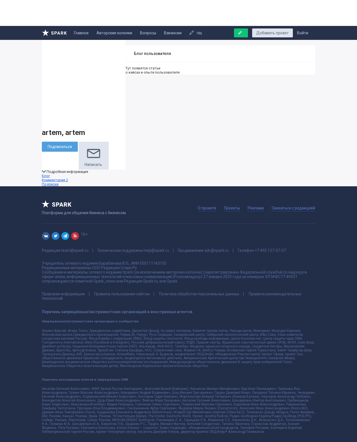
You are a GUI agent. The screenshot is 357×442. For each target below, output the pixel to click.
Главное (81, 33)
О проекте (207, 208)
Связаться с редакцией (293, 208)
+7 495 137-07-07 (270, 250)
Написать (93, 164)
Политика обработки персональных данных (199, 294)
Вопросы (148, 33)
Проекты (232, 208)
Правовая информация (63, 294)
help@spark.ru (156, 250)
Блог (46, 176)
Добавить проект (272, 33)
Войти (302, 33)
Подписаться (60, 146)
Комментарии (55, 180)
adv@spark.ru (216, 250)
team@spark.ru (74, 250)
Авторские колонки (114, 33)
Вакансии (173, 33)
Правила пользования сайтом (121, 294)
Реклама (256, 208)
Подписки (50, 184)
